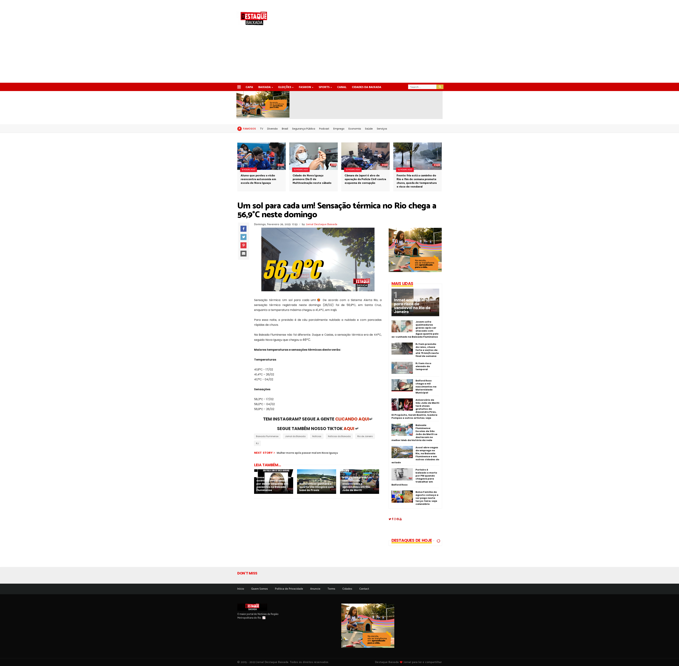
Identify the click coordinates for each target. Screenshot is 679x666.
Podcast (324, 128)
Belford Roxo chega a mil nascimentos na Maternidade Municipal (426, 386)
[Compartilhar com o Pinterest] (243, 245)
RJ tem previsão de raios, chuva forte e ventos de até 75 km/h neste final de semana (427, 350)
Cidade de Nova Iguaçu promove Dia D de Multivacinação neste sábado (312, 179)
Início (240, 588)
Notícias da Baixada (339, 436)
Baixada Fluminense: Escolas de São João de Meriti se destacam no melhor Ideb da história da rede (414, 433)
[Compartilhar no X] (243, 237)
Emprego (338, 128)
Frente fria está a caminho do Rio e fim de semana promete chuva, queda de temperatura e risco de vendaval (417, 181)
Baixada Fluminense (267, 436)
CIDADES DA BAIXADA (366, 87)
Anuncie (315, 588)
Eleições (284, 87)
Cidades (347, 588)
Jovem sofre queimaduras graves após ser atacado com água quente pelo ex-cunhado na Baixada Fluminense (415, 329)
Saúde (369, 128)
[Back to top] (670, 657)
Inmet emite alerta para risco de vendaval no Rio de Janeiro (412, 306)
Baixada (264, 87)
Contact (364, 588)
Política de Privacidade (289, 588)
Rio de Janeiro (365, 436)
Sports (324, 87)
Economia (355, 128)
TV (261, 128)
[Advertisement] (339, 56)
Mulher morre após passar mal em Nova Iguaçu (307, 453)
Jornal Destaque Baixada (321, 224)
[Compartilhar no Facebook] (243, 229)
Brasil (285, 128)
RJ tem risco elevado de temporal (423, 366)
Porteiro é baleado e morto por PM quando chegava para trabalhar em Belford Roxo (414, 477)
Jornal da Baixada (295, 436)
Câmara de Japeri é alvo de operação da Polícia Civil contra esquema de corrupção (365, 179)
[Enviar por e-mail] (243, 254)
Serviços (382, 128)
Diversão (272, 128)
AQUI (349, 428)
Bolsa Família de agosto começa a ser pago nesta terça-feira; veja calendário (427, 498)
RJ (257, 443)
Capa (249, 87)
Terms (331, 588)
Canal (342, 87)
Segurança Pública (303, 128)
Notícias (316, 436)
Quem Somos (259, 588)
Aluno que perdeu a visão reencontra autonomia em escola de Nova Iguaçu (258, 179)
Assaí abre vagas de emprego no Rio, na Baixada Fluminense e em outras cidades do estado (415, 455)
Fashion (305, 87)
